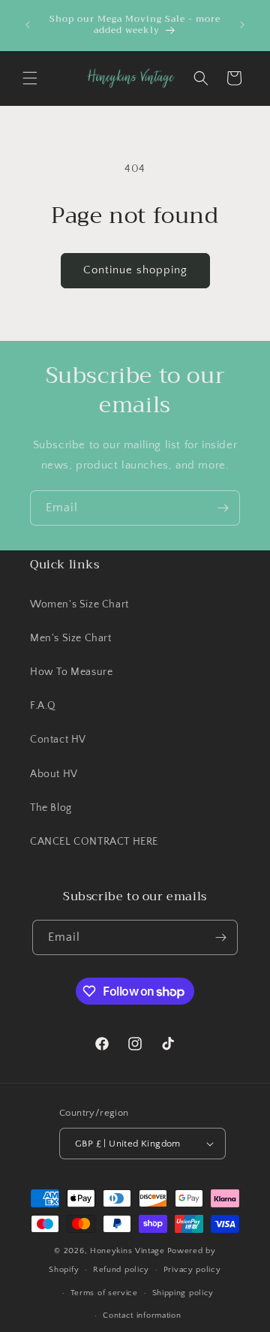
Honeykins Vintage (127, 1250)
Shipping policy (183, 1292)
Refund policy (121, 1269)
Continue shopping (135, 270)
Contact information (142, 1315)
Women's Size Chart (79, 604)
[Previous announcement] (27, 24)
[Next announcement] (242, 24)
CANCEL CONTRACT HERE (94, 842)
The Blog (51, 808)
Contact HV (58, 740)
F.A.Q (43, 706)
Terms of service (104, 1292)
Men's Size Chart (71, 638)
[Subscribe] (222, 508)
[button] (30, 78)
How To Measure (71, 672)
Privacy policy (192, 1269)
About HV (54, 774)
